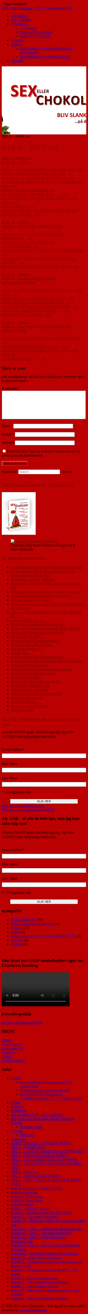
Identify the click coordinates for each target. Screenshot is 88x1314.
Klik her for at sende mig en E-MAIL (28, 810)
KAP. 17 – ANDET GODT (31, 1208)
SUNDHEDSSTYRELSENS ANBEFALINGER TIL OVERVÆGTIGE (51, 1096)
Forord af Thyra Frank (36, 32)
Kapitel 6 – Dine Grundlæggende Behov (40, 1282)
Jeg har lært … (21, 653)
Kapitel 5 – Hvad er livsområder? (34, 1278)
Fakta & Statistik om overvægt (32, 924)
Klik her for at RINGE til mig (23, 806)
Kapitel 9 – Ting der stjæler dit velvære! (39, 1298)
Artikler (16, 44)
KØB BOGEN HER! (35, 36)
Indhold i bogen (22, 1204)
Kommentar (10, 388)
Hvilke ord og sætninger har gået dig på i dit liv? (45, 628)
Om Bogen (19, 24)
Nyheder (17, 940)
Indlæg (7, 1040)
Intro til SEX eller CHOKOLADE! (36, 1188)
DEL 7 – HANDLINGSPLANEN (35, 1176)
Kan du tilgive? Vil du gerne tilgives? (37, 657)
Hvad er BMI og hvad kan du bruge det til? (41, 669)
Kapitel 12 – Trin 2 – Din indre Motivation (41, 1233)
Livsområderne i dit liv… (29, 620)
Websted (8, 443)
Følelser (16, 928)
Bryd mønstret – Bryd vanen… (33, 645)
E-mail (8, 434)
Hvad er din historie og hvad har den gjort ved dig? (47, 661)
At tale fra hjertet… (24, 702)
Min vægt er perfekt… (27, 677)
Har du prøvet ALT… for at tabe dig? (37, 1115)
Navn (7, 426)
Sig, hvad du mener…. (27, 649)
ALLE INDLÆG (23, 920)
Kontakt (17, 61)
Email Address (13, 749)
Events (16, 1102)
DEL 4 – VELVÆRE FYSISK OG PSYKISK (44, 1160)
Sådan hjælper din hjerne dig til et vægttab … (43, 596)
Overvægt (18, 1139)
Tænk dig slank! (22, 710)
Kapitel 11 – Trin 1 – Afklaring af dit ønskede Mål (46, 1229)
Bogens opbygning (24, 1192)
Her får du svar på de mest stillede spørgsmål (42, 1119)
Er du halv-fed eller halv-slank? (33, 673)
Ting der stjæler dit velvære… (32, 600)
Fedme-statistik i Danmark (29, 690)
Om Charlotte (21, 20)
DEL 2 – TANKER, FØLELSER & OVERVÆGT (47, 1151)
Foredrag (17, 40)
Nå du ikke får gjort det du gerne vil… (38, 632)
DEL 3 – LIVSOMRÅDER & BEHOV (39, 1155)
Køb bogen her (12, 1048)
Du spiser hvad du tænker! (30, 706)
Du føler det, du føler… (27, 637)
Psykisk (16, 944)
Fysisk (15, 932)
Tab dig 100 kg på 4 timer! (30, 665)
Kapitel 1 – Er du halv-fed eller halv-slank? (41, 1213)
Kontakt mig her (13, 1060)
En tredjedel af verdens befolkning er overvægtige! (47, 567)
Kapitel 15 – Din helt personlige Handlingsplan (44, 1253)
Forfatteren (18, 1111)
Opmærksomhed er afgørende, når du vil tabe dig (46, 592)
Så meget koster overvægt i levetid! (45, 56)
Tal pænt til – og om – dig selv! (33, 579)
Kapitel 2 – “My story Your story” (35, 1217)
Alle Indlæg (19, 16)
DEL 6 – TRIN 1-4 (24, 1172)
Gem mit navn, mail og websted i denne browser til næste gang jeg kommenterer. (41, 453)
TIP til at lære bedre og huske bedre (36, 694)
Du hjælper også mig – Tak (30, 685)
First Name (10, 764)
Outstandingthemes (33, 1310)
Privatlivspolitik (31, 1127)
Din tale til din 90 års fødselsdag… (35, 641)
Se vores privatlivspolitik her (22, 1022)
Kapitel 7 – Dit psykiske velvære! (35, 1286)
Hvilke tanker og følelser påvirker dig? (38, 624)
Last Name (9, 778)
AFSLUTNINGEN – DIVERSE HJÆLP (41, 1143)
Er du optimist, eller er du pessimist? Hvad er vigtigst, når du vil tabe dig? (43, 573)
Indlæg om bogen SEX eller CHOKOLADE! (43, 936)
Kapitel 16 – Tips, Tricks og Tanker (36, 1257)
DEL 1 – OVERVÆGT (28, 1147)
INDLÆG (27, 1135)
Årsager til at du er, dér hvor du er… (37, 681)
